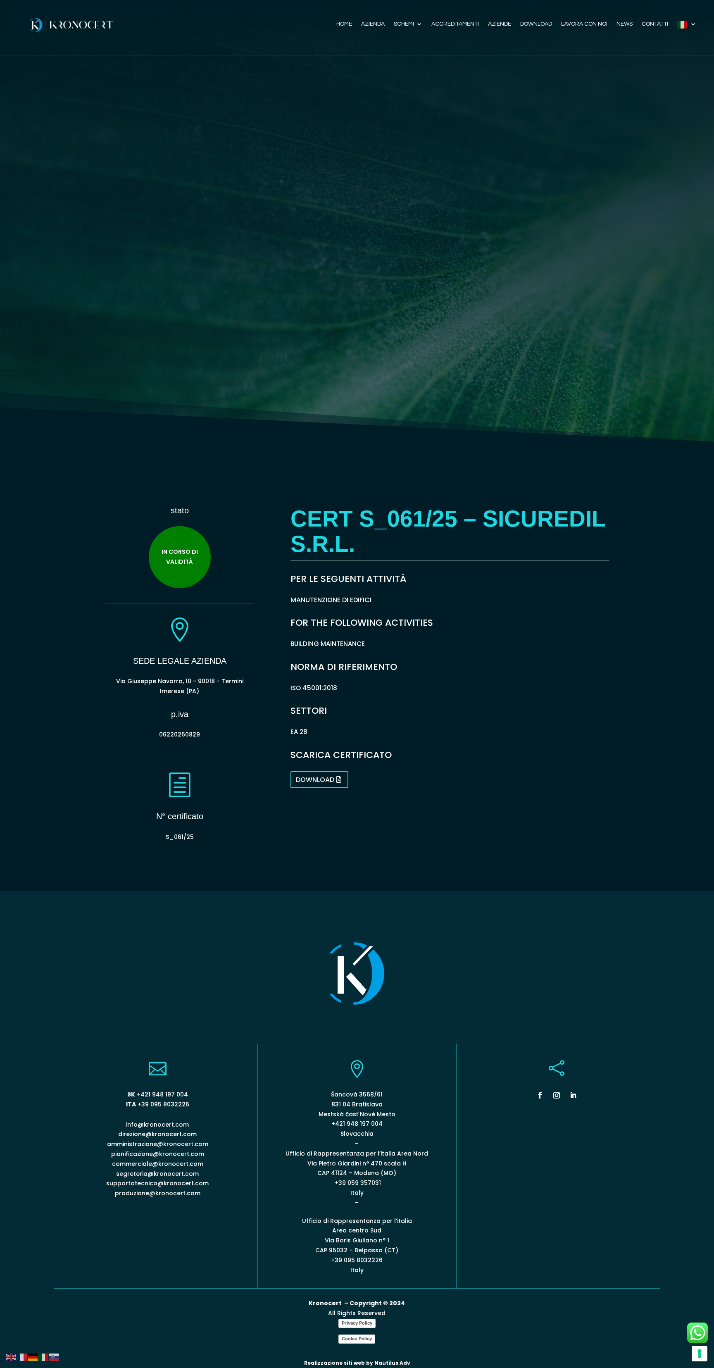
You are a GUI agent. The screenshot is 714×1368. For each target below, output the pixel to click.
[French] (22, 1357)
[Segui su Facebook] (540, 1095)
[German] (33, 1357)
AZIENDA (373, 24)
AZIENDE (499, 24)
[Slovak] (54, 1357)
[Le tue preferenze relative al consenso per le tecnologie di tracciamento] (699, 1353)
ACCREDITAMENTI (455, 24)
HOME (344, 24)
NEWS (624, 24)
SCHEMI (404, 24)
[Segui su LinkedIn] (573, 1095)
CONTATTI (655, 24)
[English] (11, 1357)
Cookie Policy (357, 1339)
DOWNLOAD (536, 24)
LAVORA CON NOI (584, 24)
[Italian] (686, 26)
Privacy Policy (357, 1323)
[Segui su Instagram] (556, 1095)
